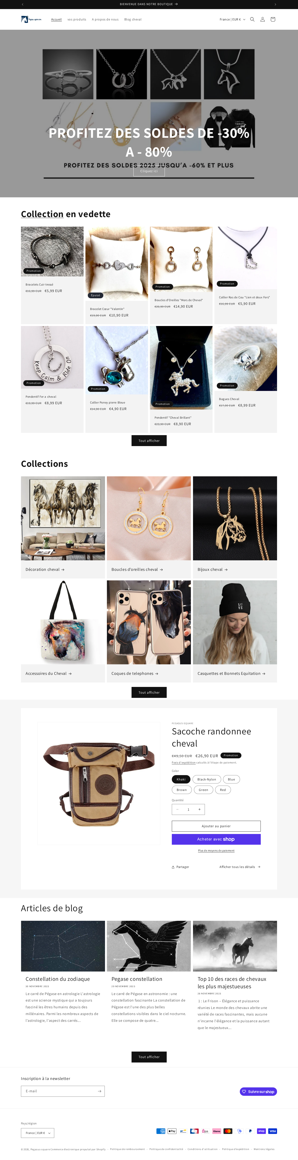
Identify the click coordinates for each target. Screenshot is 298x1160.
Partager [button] (182, 867)
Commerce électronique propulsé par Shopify (78, 1149)
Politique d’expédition (235, 1149)
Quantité (177, 800)
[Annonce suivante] (275, 4)
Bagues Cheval (229, 399)
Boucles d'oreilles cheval (135, 569)
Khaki (181, 779)
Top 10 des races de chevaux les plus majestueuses (232, 982)
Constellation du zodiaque (58, 978)
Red (223, 790)
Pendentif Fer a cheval (41, 397)
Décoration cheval (43, 569)
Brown (182, 790)
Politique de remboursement (127, 1149)
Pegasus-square (40, 1149)
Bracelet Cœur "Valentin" (107, 309)
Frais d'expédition (184, 762)
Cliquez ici (149, 171)
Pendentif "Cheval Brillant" (173, 418)
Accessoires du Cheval (46, 673)
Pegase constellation (137, 978)
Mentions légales (264, 1149)
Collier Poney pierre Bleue (107, 402)
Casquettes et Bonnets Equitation (229, 673)
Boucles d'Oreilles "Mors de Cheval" (179, 300)
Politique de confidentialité (166, 1149)
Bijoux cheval (210, 569)
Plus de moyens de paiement (216, 850)
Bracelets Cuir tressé (39, 284)
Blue (231, 779)
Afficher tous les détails (237, 867)
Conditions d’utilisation (202, 1149)
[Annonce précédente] (22, 4)
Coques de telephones (132, 673)
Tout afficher (149, 440)
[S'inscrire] (99, 1091)
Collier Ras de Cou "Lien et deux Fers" (244, 297)
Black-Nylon (206, 779)
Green (203, 790)
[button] (252, 19)
